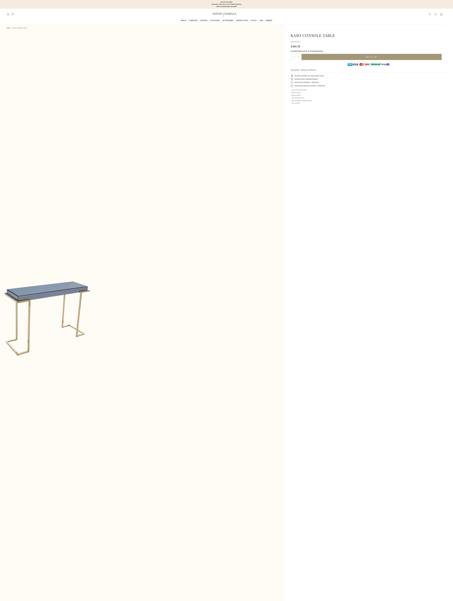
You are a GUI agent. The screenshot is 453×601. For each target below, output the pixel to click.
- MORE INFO (314, 82)
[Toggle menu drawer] (8, 14)
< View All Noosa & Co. (297, 98)
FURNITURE (193, 20)
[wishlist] (12, 14)
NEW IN (183, 20)
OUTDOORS (215, 20)
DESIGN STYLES (242, 20)
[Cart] (441, 14)
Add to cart (372, 57)
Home (8, 28)
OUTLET (254, 20)
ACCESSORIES (227, 20)
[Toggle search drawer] (429, 14)
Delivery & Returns (308, 70)
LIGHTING (203, 20)
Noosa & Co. (295, 42)
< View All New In (296, 95)
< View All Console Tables (298, 90)
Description (295, 70)
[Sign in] (435, 14)
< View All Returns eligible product (301, 101)
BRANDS (269, 20)
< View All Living (296, 92)
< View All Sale (295, 103)
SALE (261, 20)
